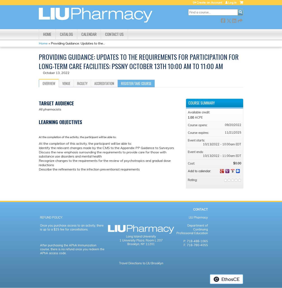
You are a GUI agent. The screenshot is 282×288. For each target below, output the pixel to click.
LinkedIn (234, 20)
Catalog (66, 34)
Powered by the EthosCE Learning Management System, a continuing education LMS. (226, 279)
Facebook (223, 20)
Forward (240, 20)
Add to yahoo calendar (227, 171)
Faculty (82, 83)
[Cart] (241, 4)
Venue (66, 83)
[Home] (95, 15)
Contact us (114, 34)
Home (47, 34)
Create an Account (209, 2)
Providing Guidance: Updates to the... (78, 43)
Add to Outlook (238, 171)
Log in (232, 2)
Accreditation (104, 83)
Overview (49, 83)
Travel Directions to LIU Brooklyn (141, 263)
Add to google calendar (222, 171)
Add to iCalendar (233, 171)
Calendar (89, 34)
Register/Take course (136, 83)
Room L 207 (154, 240)
